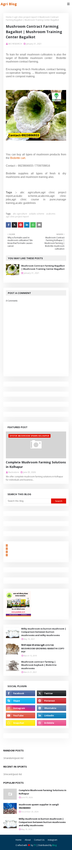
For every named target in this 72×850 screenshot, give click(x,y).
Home (9, 17)
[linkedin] (51, 715)
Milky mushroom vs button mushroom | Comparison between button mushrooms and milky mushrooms (43, 632)
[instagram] (20, 708)
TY (35, 845)
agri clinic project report (25, 17)
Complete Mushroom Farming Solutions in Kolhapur (36, 464)
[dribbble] (51, 723)
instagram (52, 839)
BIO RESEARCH (15, 43)
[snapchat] (20, 723)
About (28, 839)
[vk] (51, 708)
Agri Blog (9, 4)
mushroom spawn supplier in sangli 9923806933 (39, 806)
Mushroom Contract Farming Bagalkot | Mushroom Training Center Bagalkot (43, 267)
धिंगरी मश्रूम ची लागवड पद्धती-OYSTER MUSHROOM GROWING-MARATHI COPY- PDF (43, 648)
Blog (54, 845)
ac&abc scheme (36, 213)
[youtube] (20, 715)
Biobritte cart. (18, 158)
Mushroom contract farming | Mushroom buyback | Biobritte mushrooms (38, 665)
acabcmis (50, 213)
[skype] (20, 701)
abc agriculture (20, 213)
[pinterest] (51, 701)
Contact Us (39, 839)
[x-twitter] (51, 693)
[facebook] (20, 693)
